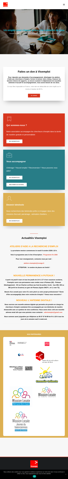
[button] (64, 4)
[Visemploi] (5, 4)
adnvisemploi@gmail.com (53, 312)
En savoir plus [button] (14, 141)
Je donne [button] (34, 95)
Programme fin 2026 (50, 255)
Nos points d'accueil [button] (16, 184)
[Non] (66, 474)
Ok (34, 476)
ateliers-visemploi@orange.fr (34, 263)
